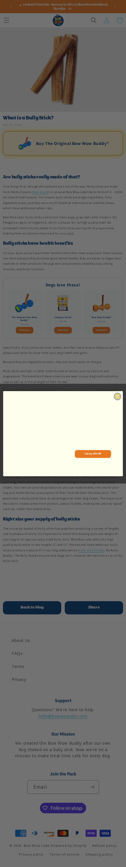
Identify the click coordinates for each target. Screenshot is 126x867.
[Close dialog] (117, 396)
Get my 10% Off (93, 453)
